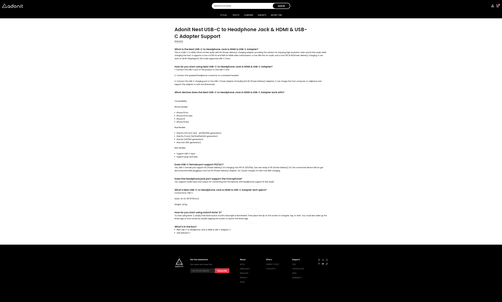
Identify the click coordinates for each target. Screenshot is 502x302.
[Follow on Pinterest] (319, 263)
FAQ (294, 264)
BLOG (242, 264)
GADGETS (262, 15)
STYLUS (223, 15)
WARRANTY (297, 277)
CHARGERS (248, 15)
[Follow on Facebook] (319, 260)
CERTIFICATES (298, 268)
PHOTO (236, 15)
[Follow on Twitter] (323, 260)
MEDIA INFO (245, 268)
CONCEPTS (271, 268)
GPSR (242, 282)
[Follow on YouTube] (323, 263)
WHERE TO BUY (272, 264)
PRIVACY (243, 277)
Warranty (179, 41)
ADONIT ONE (276, 15)
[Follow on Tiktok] (327, 263)
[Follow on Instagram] (327, 260)
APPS (294, 273)
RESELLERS (244, 273)
